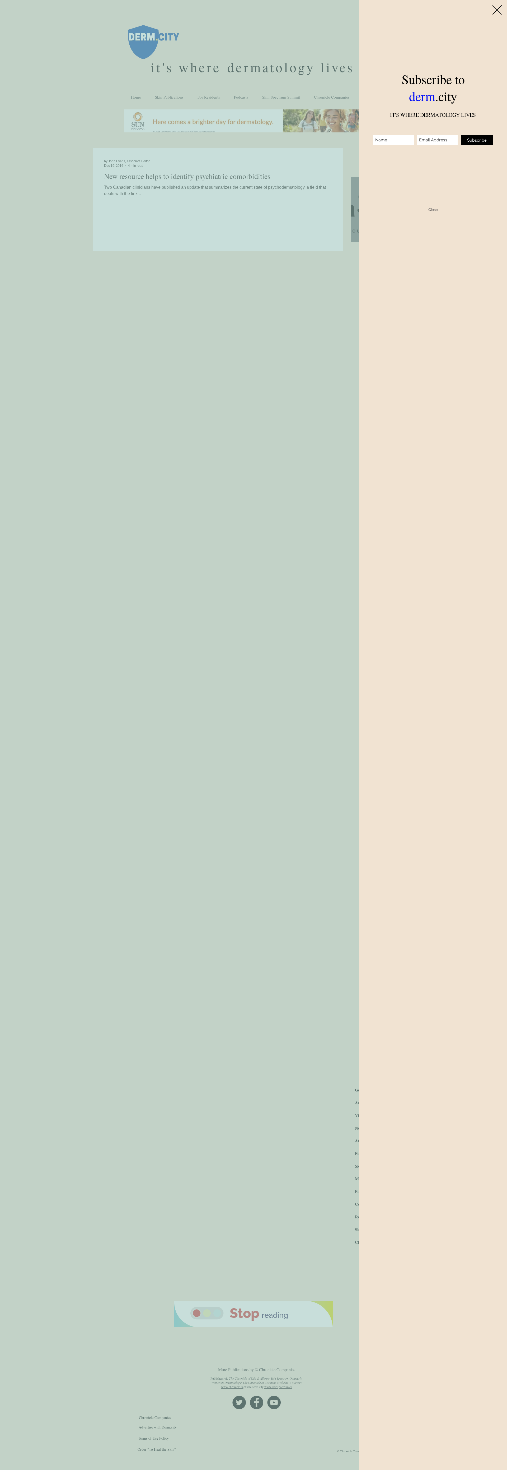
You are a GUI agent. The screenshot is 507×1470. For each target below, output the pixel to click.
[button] (497, 10)
